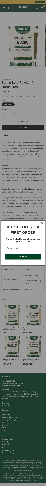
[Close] (42, 223)
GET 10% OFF (23, 257)
